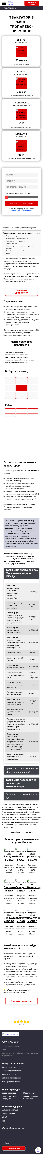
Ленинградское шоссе (11, 1071)
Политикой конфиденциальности (21, 211)
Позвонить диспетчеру (21, 291)
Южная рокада (29, 1093)
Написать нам (14, 1148)
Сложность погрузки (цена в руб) (21, 796)
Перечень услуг (12, 236)
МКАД (4, 1117)
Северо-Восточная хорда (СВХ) (9, 1097)
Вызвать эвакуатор (21, 1001)
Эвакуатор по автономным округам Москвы (19, 247)
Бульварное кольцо (10, 1110)
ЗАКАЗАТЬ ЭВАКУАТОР (21, 203)
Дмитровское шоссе (11, 1067)
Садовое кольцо (8, 1114)
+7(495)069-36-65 (9, 8)
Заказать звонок (32, 3)
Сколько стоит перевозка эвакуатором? (15, 242)
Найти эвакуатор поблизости (17, 238)
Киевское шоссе (9, 1074)
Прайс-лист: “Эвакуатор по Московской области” (20, 770)
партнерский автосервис (21, 822)
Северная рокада (9, 1093)
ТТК (3, 1121)
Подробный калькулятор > (22, 832)
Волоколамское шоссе (11, 1078)
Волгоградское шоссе (11, 1082)
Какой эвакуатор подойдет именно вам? (19, 252)
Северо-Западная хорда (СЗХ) (30, 1097)
